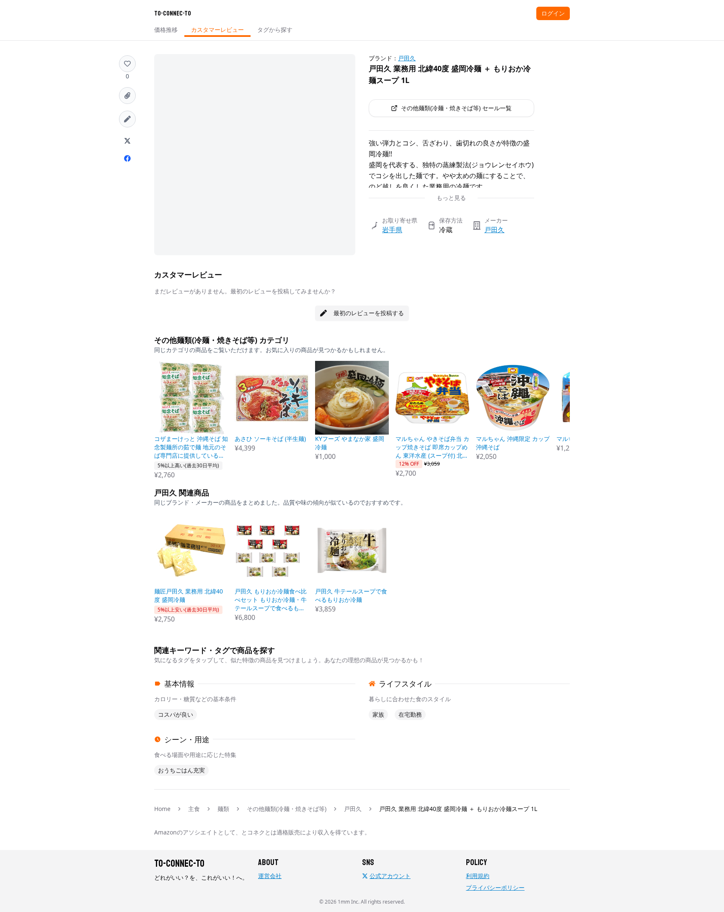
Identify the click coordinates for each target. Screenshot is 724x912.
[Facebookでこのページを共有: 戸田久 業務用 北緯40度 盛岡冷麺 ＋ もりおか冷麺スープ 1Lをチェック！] (127, 158)
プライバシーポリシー (495, 887)
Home (162, 809)
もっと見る (451, 198)
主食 (194, 809)
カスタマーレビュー (217, 30)
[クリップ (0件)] (127, 95)
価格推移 (166, 30)
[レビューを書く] (127, 119)
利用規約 (477, 876)
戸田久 (407, 58)
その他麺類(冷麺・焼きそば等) (286, 809)
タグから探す (274, 30)
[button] (127, 63)
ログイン (553, 13)
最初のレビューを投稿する (369, 313)
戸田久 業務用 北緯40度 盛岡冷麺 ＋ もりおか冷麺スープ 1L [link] (458, 809)
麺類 (223, 809)
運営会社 (270, 876)
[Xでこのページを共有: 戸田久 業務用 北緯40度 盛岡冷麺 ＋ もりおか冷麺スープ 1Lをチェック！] (127, 141)
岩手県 (392, 229)
